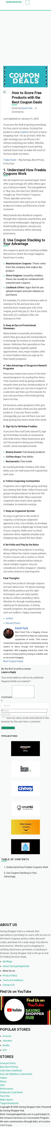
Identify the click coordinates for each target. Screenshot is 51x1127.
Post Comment (8, 728)
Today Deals (9, 159)
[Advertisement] (25, 37)
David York (27, 108)
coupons (24, 132)
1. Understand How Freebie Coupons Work (26, 867)
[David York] (8, 633)
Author (9, 618)
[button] (27, 2)
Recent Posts (13, 623)
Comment (6, 697)
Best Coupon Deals (13, 661)
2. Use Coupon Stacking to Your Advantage (20, 874)
